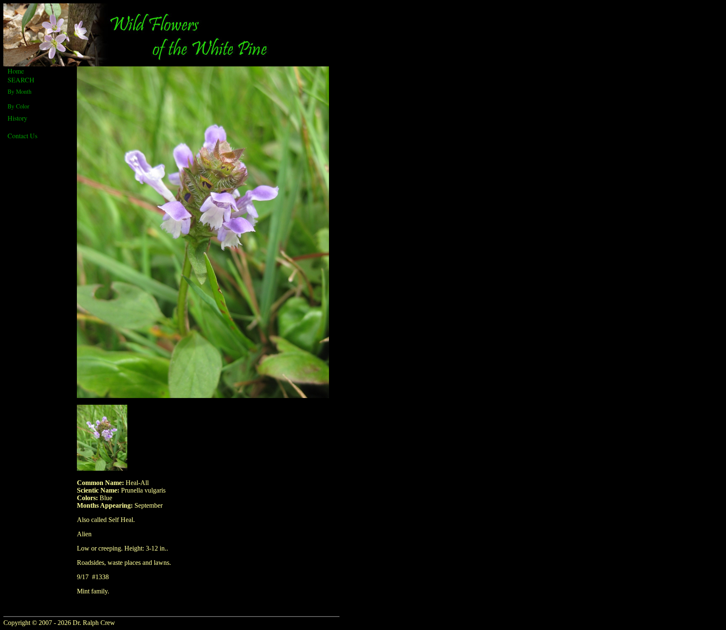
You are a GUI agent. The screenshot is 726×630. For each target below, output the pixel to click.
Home (16, 70)
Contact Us (22, 135)
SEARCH (21, 79)
